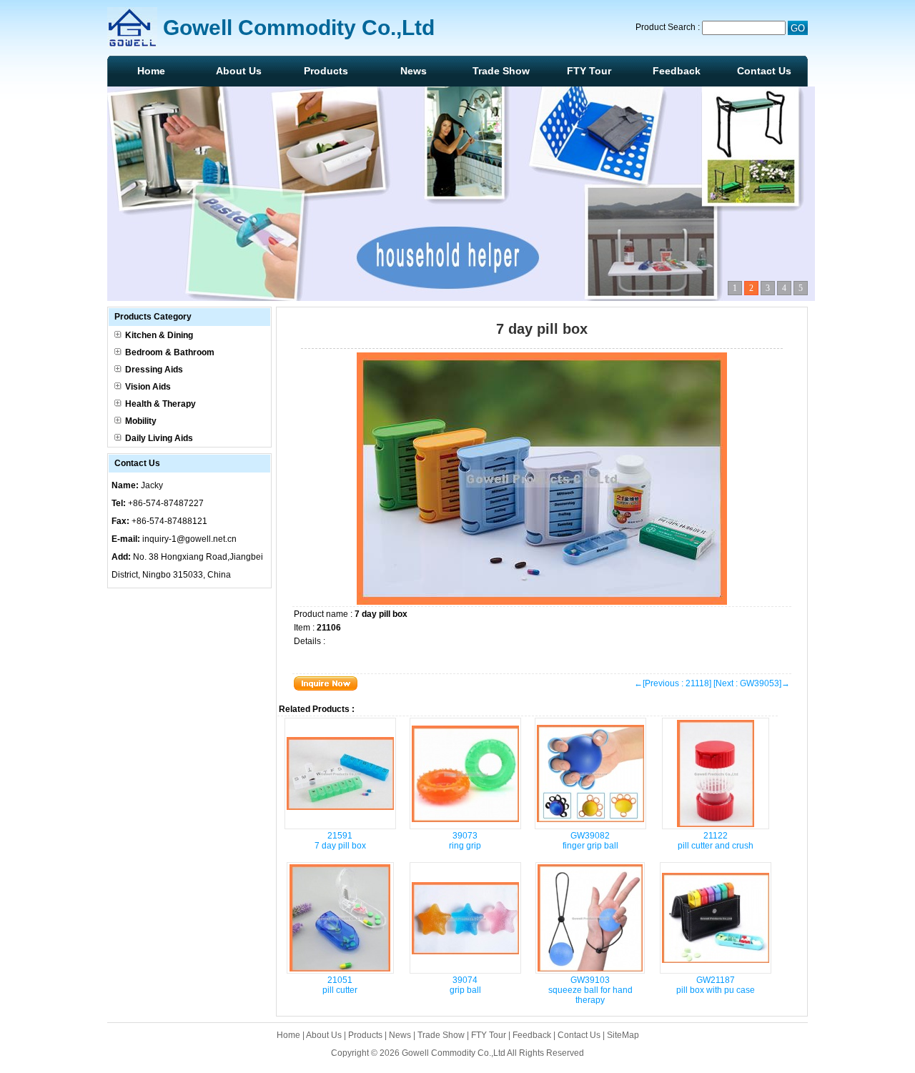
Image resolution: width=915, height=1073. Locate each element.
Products (326, 70)
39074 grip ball (465, 985)
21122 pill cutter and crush (715, 841)
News (413, 70)
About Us (239, 70)
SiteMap (623, 1035)
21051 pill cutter (339, 985)
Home (151, 70)
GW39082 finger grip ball (590, 841)
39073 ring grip (465, 841)
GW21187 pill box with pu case (715, 985)
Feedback (677, 70)
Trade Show (501, 70)
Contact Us (764, 70)
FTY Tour (589, 70)
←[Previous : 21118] (672, 683)
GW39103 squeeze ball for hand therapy (590, 990)
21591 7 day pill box (340, 841)
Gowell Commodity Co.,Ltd (453, 1053)
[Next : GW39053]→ (751, 683)
